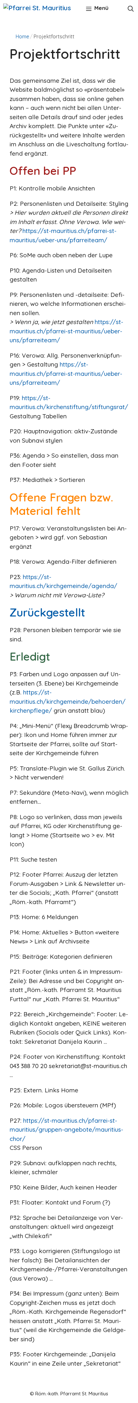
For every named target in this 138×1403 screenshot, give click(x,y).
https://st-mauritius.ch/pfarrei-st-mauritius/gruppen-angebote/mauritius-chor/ (66, 1130)
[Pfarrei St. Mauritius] (37, 8)
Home (22, 36)
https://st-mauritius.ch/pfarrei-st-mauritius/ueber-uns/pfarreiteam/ (66, 331)
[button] (131, 8)
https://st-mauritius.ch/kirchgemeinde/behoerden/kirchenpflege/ (67, 701)
